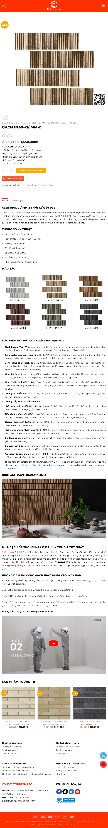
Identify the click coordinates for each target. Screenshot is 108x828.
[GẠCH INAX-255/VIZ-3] (89, 703)
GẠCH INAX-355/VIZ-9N (18, 724)
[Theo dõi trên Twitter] (71, 792)
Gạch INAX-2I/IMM (70, 123)
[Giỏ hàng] (104, 6)
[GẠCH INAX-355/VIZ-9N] (18, 703)
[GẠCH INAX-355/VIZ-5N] (54, 703)
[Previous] (2, 709)
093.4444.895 (21, 797)
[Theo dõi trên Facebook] (59, 792)
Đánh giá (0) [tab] (16, 201)
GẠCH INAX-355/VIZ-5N (54, 724)
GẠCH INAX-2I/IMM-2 (13, 552)
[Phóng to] (5, 117)
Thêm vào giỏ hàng (30, 170)
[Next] (106, 709)
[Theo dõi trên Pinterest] (77, 792)
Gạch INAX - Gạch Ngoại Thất (44, 123)
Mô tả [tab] (5, 201)
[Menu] (4, 6)
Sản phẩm (21, 123)
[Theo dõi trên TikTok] (65, 792)
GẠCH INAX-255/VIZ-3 (89, 724)
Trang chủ (7, 123)
